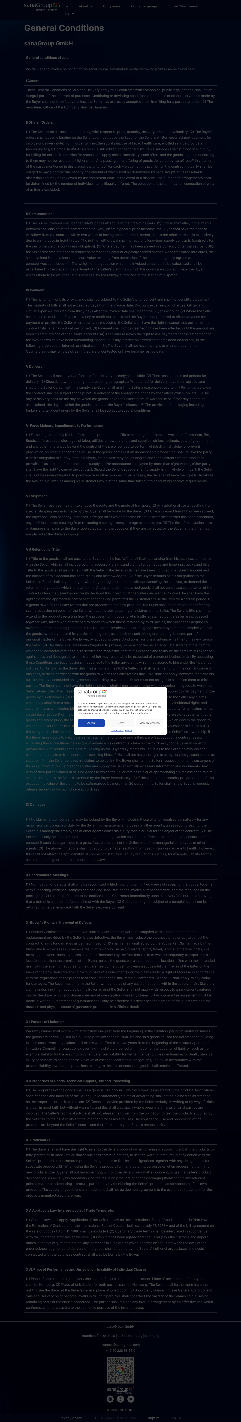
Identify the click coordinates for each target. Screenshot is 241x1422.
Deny (121, 722)
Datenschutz (117, 730)
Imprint (128, 730)
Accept (91, 722)
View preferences (150, 722)
